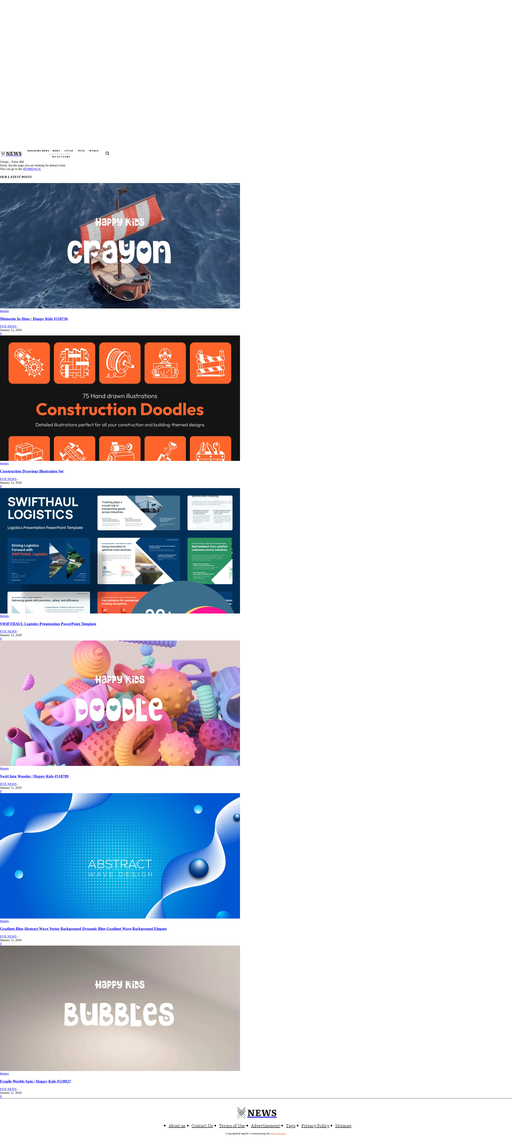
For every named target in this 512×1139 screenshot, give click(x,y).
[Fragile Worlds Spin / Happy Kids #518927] (120, 1070)
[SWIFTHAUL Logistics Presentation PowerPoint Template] (120, 612)
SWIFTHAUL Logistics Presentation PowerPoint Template (48, 624)
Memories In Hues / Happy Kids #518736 (34, 319)
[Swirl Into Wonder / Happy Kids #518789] (120, 765)
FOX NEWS (8, 326)
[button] (107, 153)
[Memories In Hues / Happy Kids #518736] (120, 307)
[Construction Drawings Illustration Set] (120, 459)
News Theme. (278, 1133)
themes (4, 311)
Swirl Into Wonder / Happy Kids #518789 (34, 776)
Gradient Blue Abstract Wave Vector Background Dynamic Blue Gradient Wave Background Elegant (83, 929)
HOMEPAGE (32, 169)
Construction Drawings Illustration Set (31, 471)
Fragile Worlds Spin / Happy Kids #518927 (35, 1081)
